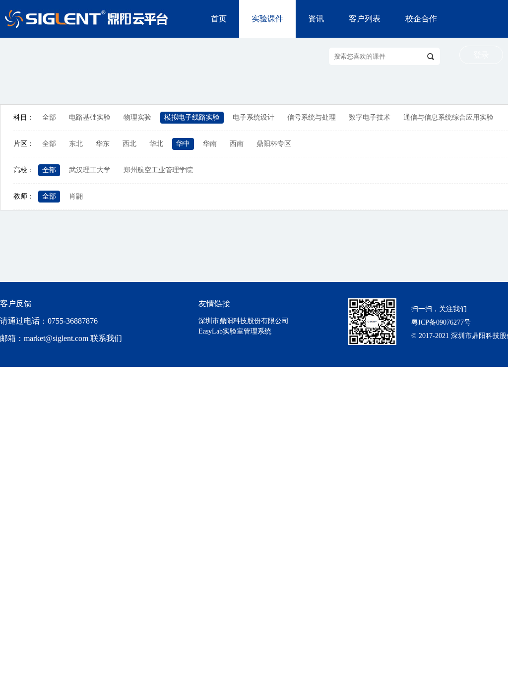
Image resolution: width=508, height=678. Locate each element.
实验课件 (267, 18)
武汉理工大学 (90, 170)
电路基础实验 (90, 117)
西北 (129, 143)
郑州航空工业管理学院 (158, 170)
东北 (76, 143)
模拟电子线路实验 (192, 117)
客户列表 (365, 18)
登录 (481, 55)
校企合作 (421, 18)
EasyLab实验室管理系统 (234, 331)
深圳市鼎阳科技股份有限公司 (243, 321)
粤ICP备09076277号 (441, 322)
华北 (156, 143)
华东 (103, 143)
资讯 (316, 18)
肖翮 (76, 196)
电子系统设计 (253, 117)
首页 (219, 18)
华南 (210, 143)
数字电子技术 (369, 117)
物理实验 (137, 117)
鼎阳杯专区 (273, 143)
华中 (183, 143)
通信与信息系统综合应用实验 (448, 117)
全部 (49, 117)
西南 (237, 143)
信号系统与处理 (311, 117)
